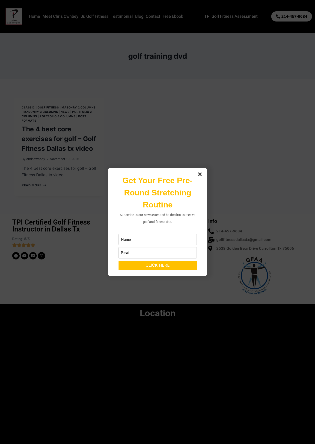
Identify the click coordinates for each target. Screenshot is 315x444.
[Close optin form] (201, 175)
